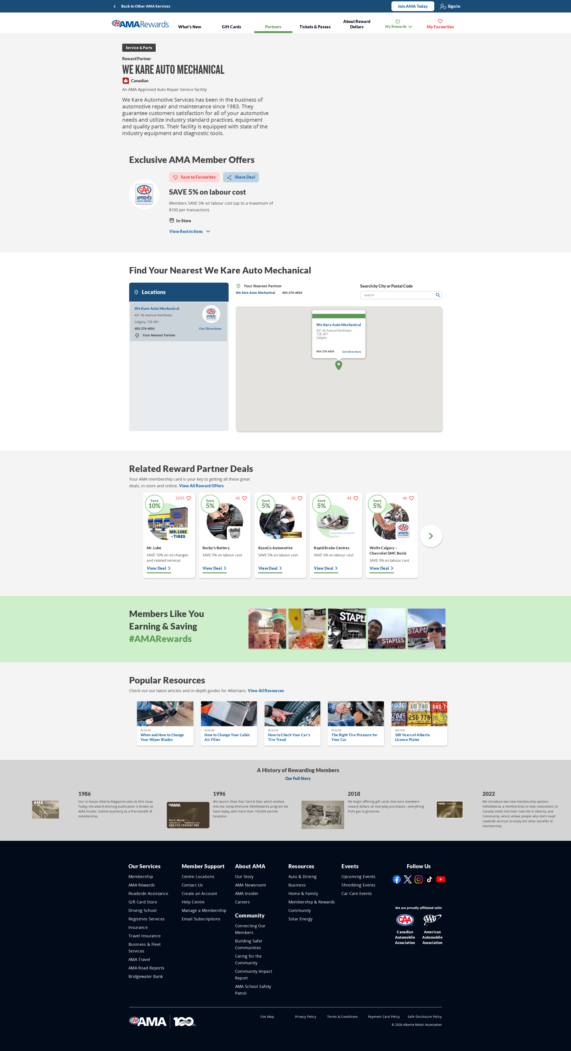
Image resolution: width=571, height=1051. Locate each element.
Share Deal (244, 177)
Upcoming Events (358, 876)
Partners (273, 26)
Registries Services (146, 918)
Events (350, 866)
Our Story (244, 876)
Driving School (142, 910)
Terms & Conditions (342, 1016)
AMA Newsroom (250, 885)
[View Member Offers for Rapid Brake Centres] (336, 521)
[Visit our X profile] (407, 878)
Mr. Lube (154, 548)
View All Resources (266, 690)
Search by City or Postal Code (386, 286)
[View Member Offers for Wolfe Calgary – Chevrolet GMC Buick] (392, 521)
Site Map (267, 1016)
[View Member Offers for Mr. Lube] (169, 521)
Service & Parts (139, 47)
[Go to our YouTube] (440, 878)
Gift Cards (231, 26)
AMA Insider (247, 893)
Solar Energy (300, 918)
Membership (140, 876)
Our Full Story (298, 778)
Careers (242, 902)
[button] (338, 365)
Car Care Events (356, 893)
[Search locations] (437, 295)
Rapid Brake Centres (331, 548)
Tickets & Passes (315, 26)
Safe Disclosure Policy (425, 1016)
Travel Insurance (144, 935)
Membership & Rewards (311, 902)
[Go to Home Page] (162, 1021)
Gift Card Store (142, 902)
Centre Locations (198, 876)
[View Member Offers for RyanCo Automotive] (280, 521)
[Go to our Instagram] (418, 878)
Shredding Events (358, 885)
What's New (189, 26)
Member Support (203, 866)
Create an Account (199, 893)
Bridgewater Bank (145, 976)
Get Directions (210, 328)
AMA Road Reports (146, 968)
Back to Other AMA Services (145, 6)
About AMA (250, 866)
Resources (301, 866)
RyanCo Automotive (275, 548)
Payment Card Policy (384, 1016)
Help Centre (193, 902)
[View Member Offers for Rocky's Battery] (225, 521)
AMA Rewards (141, 885)
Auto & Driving (302, 876)
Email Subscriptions (201, 918)
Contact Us (192, 885)
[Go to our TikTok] (429, 878)
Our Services (144, 866)
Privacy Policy (305, 1016)
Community (250, 915)
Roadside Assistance (148, 893)
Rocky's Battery (216, 548)
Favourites (440, 26)
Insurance (138, 927)
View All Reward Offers (201, 485)
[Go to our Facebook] (396, 878)
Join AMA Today (413, 6)
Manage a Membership (204, 910)
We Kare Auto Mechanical (156, 308)
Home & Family (303, 893)
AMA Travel (139, 959)
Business (297, 885)
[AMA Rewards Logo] (140, 24)
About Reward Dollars (356, 24)
